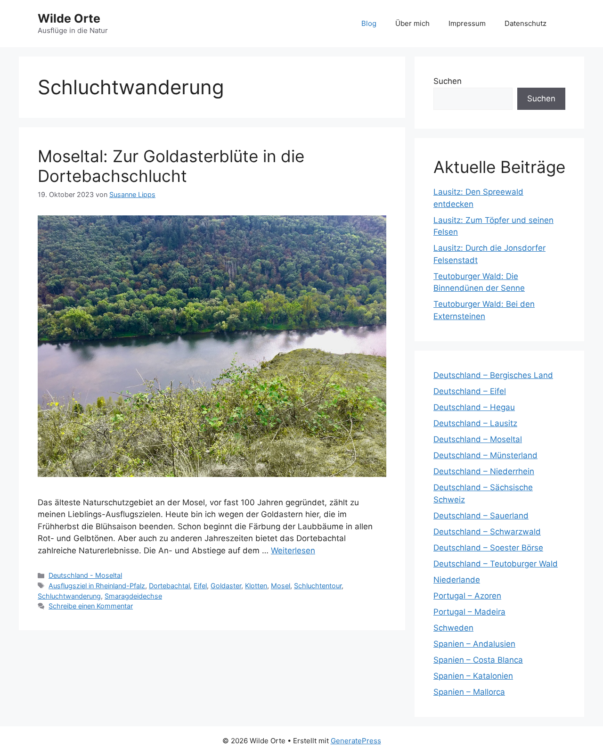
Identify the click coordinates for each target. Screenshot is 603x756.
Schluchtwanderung (69, 596)
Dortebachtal (169, 586)
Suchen (447, 81)
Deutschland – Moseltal (477, 439)
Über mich (412, 23)
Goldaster (226, 586)
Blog (368, 23)
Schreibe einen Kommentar (91, 606)
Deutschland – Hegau (474, 407)
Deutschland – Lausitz (475, 423)
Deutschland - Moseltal (85, 575)
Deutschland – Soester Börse (488, 547)
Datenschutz (525, 23)
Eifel (200, 586)
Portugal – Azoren (467, 595)
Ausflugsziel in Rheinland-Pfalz (97, 586)
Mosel (280, 586)
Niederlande (456, 579)
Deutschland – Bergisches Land (493, 375)
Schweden (453, 628)
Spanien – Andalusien (474, 644)
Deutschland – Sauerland (481, 515)
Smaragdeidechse (133, 596)
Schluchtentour (318, 586)
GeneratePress (356, 740)
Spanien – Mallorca (469, 692)
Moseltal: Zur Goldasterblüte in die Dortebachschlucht (171, 166)
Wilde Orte (69, 18)
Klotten (256, 586)
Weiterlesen (293, 550)
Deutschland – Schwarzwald (487, 531)
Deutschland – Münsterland (485, 455)
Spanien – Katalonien (473, 676)
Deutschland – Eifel (469, 391)
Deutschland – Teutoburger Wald (495, 563)
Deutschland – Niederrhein (483, 471)
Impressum (467, 23)
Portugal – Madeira (469, 611)
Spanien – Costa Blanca (478, 660)
